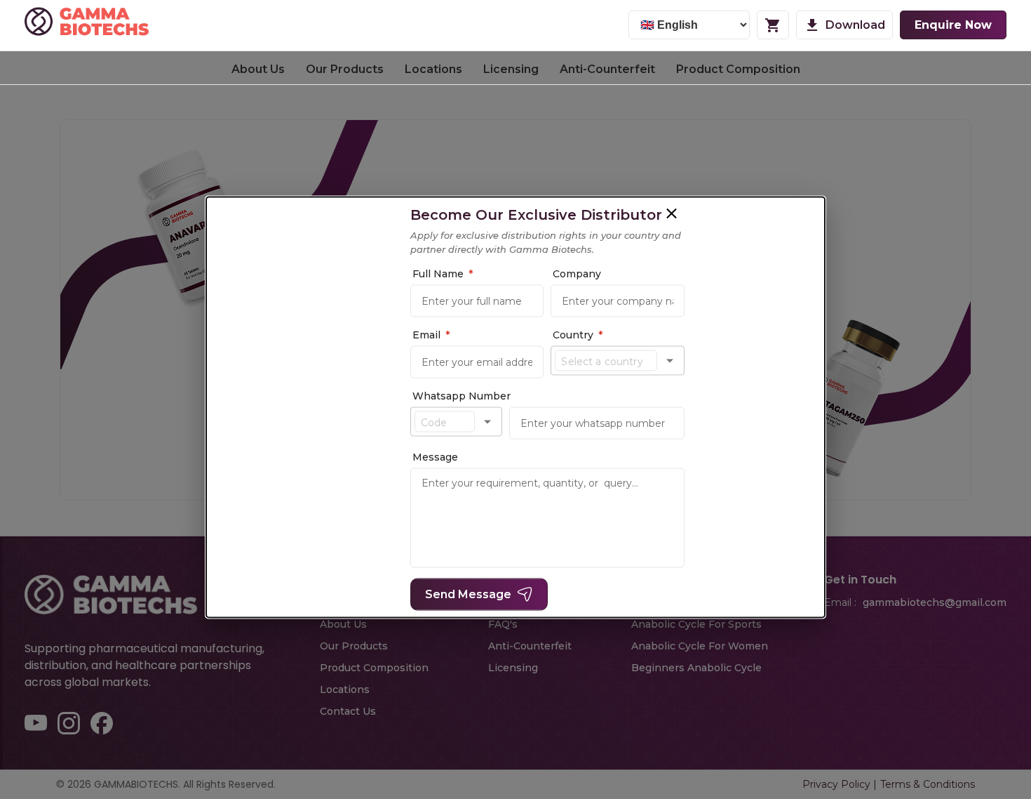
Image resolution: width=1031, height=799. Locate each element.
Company (670, 274)
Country (671, 335)
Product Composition (738, 69)
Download (855, 25)
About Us (258, 69)
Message (488, 457)
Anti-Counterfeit (607, 69)
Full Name (496, 274)
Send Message (521, 594)
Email (484, 335)
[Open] (803, 361)
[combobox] (719, 360)
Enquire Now (953, 25)
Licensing (511, 69)
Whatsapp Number (515, 396)
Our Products (345, 69)
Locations (433, 69)
